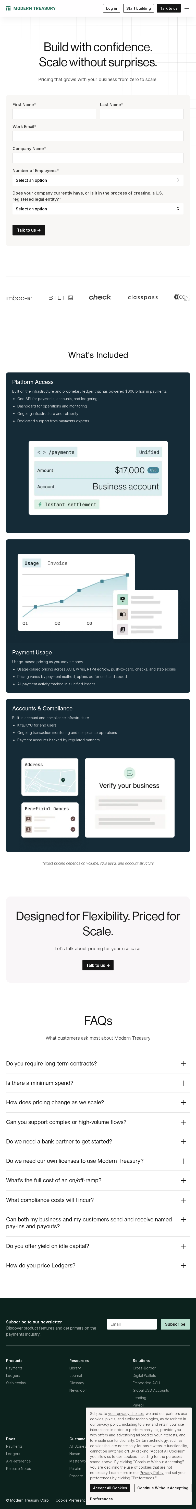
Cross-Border (144, 1368)
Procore (76, 1476)
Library (75, 1368)
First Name (24, 104)
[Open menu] (186, 8)
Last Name (111, 104)
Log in (111, 8)
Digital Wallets (144, 1375)
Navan (74, 1453)
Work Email (24, 126)
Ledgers (13, 1375)
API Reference (18, 1461)
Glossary (76, 1383)
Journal (75, 1375)
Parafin (75, 1468)
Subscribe (175, 1324)
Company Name (29, 148)
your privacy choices (126, 1413)
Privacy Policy (152, 1472)
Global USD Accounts (151, 1390)
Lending (139, 1397)
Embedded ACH (146, 1383)
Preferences (101, 1499)
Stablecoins (16, 1383)
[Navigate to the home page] (31, 8)
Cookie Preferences (73, 1500)
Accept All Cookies (110, 1488)
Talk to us (169, 8)
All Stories (77, 1446)
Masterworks (80, 1461)
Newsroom (78, 1390)
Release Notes (18, 1468)
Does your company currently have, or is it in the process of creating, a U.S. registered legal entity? (88, 196)
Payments (14, 1368)
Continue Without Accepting (162, 1488)
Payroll (138, 1405)
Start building (138, 8)
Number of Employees (36, 170)
